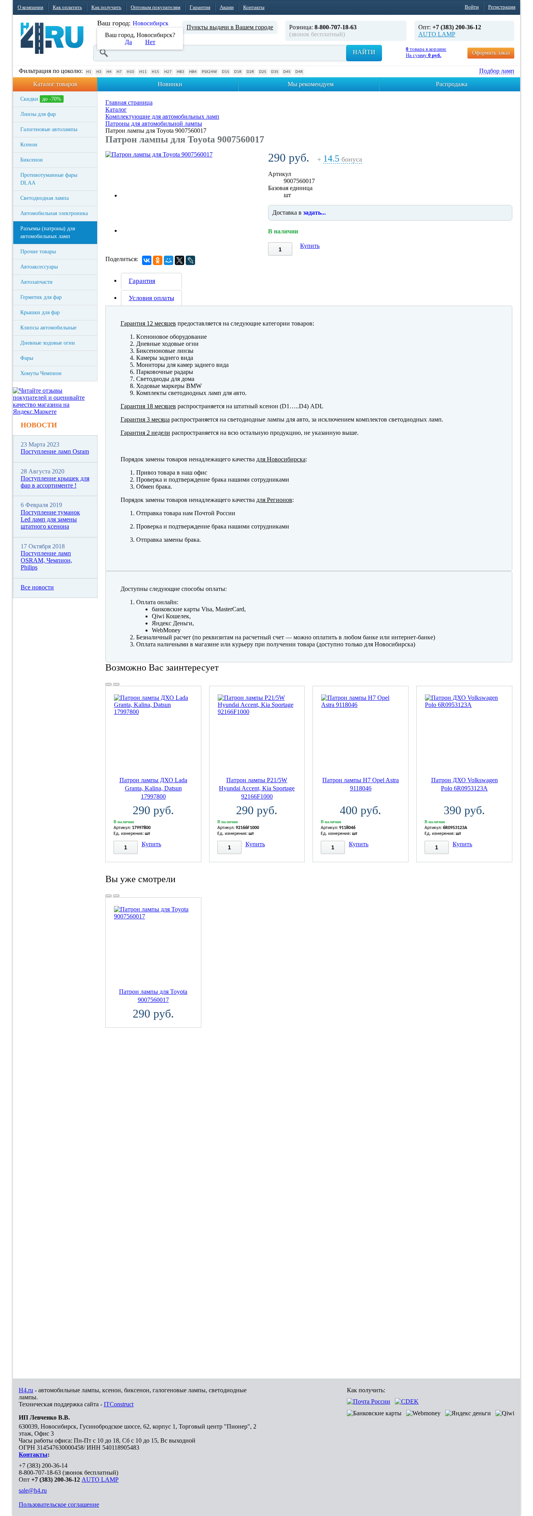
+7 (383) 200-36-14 (43, 1465)
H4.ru (26, 1390)
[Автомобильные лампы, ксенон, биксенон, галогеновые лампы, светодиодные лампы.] (52, 38)
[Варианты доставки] (368, 1401)
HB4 (193, 72)
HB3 (180, 72)
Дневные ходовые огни (47, 343)
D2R (250, 72)
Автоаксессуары (39, 267)
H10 (130, 72)
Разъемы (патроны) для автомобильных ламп (47, 232)
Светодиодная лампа (44, 198)
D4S (286, 72)
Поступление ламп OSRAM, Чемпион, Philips (46, 560)
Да (128, 42)
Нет (150, 42)
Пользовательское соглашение (59, 1504)
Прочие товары (38, 251)
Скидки (40, 99)
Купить (310, 245)
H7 (119, 72)
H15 (155, 72)
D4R (299, 72)
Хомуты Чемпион (41, 373)
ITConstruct (118, 1404)
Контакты (254, 7)
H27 (168, 72)
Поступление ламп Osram (55, 451)
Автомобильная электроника (54, 213)
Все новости (37, 587)
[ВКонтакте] (146, 260)
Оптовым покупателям (155, 7)
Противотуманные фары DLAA (48, 179)
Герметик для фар (41, 297)
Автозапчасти (36, 282)
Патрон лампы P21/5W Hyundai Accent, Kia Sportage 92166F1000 (257, 788)
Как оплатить (67, 7)
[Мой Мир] (168, 260)
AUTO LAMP (436, 34)
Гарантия (200, 7)
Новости (39, 425)
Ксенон (28, 145)
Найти (364, 52)
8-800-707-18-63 (40, 1472)
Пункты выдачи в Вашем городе (230, 27)
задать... (314, 212)
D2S (262, 72)
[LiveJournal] (190, 260)
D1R (238, 72)
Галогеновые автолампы (48, 129)
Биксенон (31, 160)
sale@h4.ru (33, 1490)
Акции (227, 7)
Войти (472, 7)
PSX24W (209, 72)
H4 (109, 72)
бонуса (342, 159)
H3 (98, 72)
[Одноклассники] (157, 260)
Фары (26, 358)
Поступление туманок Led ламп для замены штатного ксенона (50, 519)
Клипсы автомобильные (48, 328)
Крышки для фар (40, 312)
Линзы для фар (38, 114)
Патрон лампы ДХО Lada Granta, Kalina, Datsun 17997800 (153, 788)
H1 (88, 72)
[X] (179, 260)
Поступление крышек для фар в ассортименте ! (55, 482)
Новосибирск (151, 23)
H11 (143, 72)
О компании (30, 7)
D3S (274, 72)
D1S (225, 72)
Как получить (106, 7)
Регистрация (501, 7)
